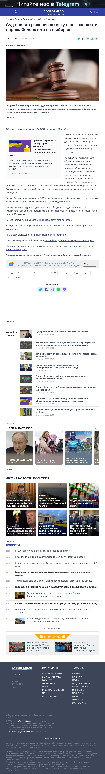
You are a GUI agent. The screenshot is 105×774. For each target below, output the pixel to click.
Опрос (86, 273)
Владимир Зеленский (18, 273)
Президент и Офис (52, 673)
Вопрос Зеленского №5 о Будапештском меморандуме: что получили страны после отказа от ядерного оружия (66, 345)
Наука (75, 680)
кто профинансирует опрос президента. (46, 235)
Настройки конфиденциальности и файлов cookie (26, 731)
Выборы (65, 273)
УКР (91, 12)
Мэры (45, 693)
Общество (49, 19)
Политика (78, 693)
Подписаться (89, 264)
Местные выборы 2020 (44, 273)
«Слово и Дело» (24, 721)
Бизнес (76, 673)
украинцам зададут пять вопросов (54, 220)
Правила (16, 687)
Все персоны (50, 696)
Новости (13, 545)
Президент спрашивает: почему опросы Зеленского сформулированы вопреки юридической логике (33, 147)
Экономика (79, 703)
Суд (76, 273)
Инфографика (52, 637)
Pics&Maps (85, 255)
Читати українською (16, 45)
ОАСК (19, 278)
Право (75, 696)
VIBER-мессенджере (16, 249)
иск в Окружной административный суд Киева (41, 207)
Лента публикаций (32, 19)
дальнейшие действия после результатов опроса (69, 240)
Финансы (77, 700)
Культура (77, 677)
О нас (15, 681)
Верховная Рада (51, 677)
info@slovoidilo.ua (52, 739)
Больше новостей (51, 629)
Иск (9, 278)
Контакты (17, 684)
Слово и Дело (13, 19)
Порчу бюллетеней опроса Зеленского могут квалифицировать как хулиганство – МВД (58, 367)
